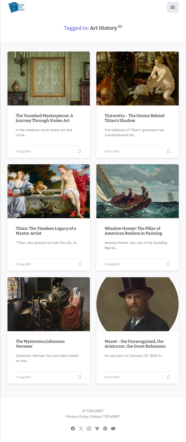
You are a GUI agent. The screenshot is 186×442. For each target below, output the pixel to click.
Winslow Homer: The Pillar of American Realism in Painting (133, 231)
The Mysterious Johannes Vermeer (40, 344)
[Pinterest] (105, 429)
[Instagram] (89, 429)
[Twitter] (81, 429)
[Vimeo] (97, 429)
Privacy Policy (77, 416)
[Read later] (79, 151)
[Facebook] (73, 429)
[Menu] (173, 7)
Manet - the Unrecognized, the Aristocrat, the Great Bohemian (135, 344)
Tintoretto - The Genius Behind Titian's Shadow (134, 118)
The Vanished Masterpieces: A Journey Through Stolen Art (44, 118)
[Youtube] (113, 429)
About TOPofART (106, 416)
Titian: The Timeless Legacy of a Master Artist (46, 231)
